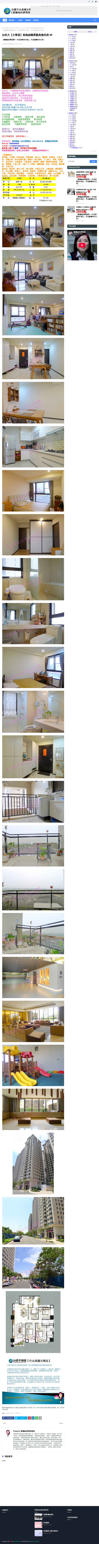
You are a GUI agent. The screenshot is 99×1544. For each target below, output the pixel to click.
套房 (71, 54)
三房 (71, 42)
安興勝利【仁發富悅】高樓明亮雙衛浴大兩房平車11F (86, 213)
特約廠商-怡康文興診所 (51, 1531)
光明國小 (72, 95)
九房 (71, 126)
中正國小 (72, 93)
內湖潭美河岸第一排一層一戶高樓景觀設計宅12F (86, 195)
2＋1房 (72, 38)
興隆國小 (72, 104)
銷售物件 (71, 34)
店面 (71, 56)
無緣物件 (71, 113)
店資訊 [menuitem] (20, 20)
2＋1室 (72, 36)
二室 (71, 44)
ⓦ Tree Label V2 (93, 151)
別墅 (71, 50)
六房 (71, 132)
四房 (71, 52)
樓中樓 (72, 142)
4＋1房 (72, 72)
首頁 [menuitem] (4, 20)
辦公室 (72, 58)
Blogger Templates (34, 1541)
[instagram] (92, 1)
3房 (71, 67)
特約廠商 (46, 1522)
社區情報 (71, 91)
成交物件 (71, 61)
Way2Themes (17, 1541)
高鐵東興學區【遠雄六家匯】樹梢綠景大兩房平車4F (86, 178)
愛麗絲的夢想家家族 (8, 44)
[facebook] (89, 1)
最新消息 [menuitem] (35, 20)
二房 (71, 46)
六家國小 (72, 97)
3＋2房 (72, 70)
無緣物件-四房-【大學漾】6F (12, 28)
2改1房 (72, 63)
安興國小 (72, 102)
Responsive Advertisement (64, 10)
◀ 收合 (89, 31)
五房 (71, 48)
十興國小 (72, 99)
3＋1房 (72, 40)
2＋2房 (72, 119)
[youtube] (96, 1)
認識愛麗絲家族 (48, 1514)
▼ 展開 (75, 31)
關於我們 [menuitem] (11, 20)
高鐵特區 (72, 106)
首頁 (3, 28)
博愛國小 (72, 101)
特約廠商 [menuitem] (27, 20)
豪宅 (71, 86)
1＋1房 (72, 115)
